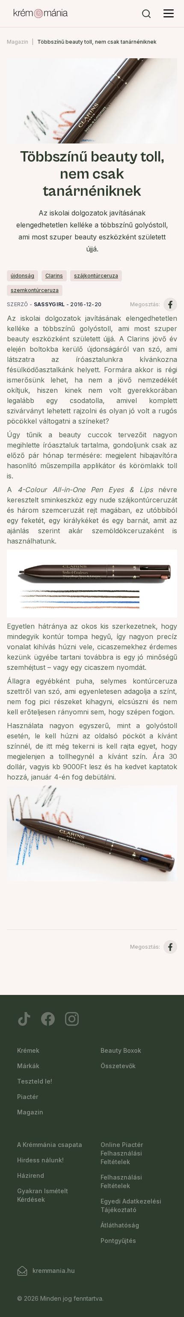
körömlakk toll (153, 465)
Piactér (27, 1096)
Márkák (28, 1065)
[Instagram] (72, 1019)
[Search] (146, 13)
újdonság (22, 275)
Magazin (17, 42)
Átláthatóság (120, 1225)
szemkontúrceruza (35, 290)
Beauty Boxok (121, 1050)
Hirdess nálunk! (40, 1160)
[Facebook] (48, 1019)
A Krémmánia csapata (49, 1144)
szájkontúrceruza (96, 275)
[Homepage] (41, 13)
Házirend (30, 1175)
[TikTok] (24, 1019)
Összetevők (118, 1065)
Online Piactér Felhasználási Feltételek (122, 1153)
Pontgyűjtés (118, 1240)
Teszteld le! (34, 1081)
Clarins (54, 275)
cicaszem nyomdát (114, 667)
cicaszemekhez (122, 646)
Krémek (28, 1050)
